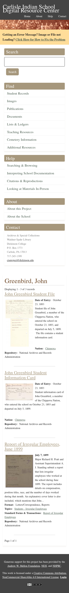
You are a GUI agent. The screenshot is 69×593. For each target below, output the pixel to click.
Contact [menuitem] (62, 16)
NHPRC (57, 566)
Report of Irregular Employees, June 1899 (32, 446)
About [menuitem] (39, 16)
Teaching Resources (20, 132)
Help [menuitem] (50, 16)
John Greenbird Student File (30, 294)
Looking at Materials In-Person (28, 188)
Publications (15, 108)
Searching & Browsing (22, 165)
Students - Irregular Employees (30, 508)
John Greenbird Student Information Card (26, 375)
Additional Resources (21, 147)
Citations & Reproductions (25, 181)
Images (12, 101)
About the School (18, 216)
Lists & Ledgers (18, 124)
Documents (14, 116)
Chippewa (50, 348)
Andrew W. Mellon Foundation (23, 566)
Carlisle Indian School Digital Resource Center (31, 6)
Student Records (18, 93)
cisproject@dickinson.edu (20, 260)
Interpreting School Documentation (30, 173)
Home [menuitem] (27, 16)
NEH (44, 566)
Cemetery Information (21, 139)
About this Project (19, 208)
